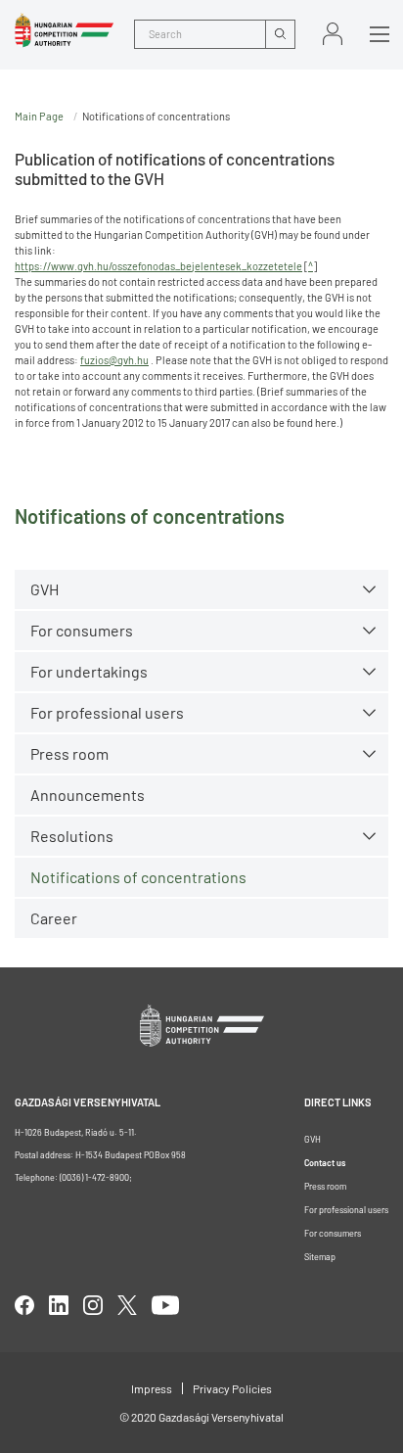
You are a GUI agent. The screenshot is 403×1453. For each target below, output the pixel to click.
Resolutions (71, 835)
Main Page (39, 116)
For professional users (107, 712)
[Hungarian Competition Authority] (64, 30)
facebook (24, 1305)
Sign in (332, 34)
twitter (127, 1305)
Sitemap (320, 1256)
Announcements (87, 794)
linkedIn (58, 1305)
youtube (165, 1305)
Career (53, 918)
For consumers (332, 1233)
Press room (69, 753)
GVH (44, 589)
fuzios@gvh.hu (114, 359)
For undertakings (89, 671)
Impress (151, 1388)
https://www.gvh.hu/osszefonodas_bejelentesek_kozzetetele (158, 265)
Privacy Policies (232, 1388)
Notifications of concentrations (138, 876)
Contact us (324, 1162)
